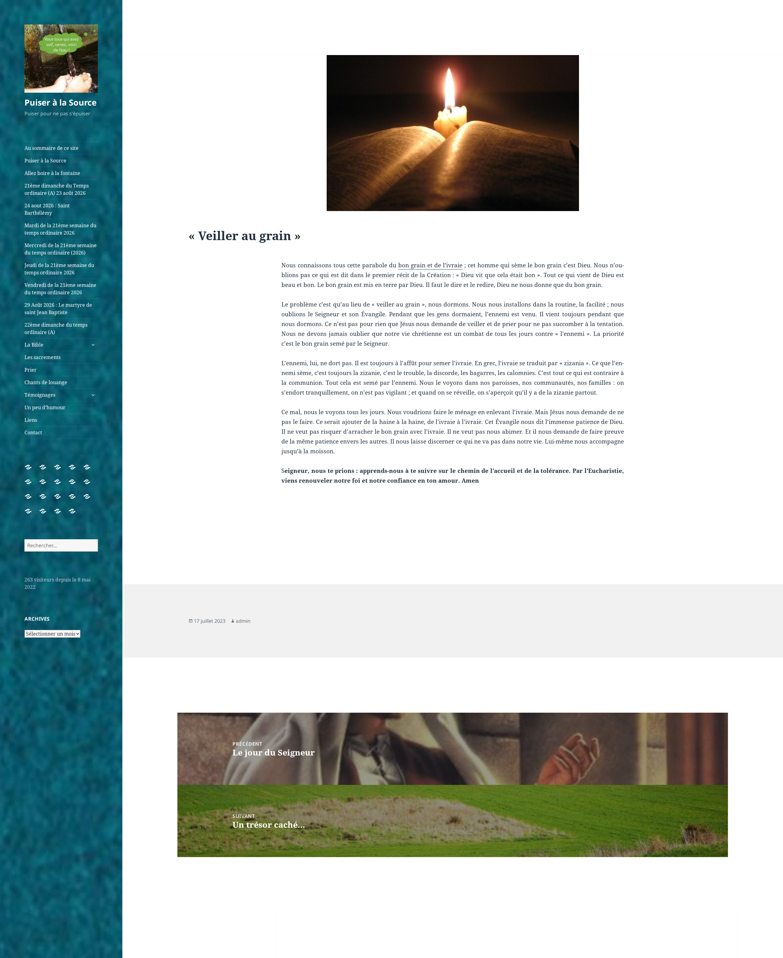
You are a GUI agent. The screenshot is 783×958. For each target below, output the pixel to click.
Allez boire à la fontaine (52, 173)
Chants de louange (45, 382)
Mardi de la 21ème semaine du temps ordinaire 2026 (60, 229)
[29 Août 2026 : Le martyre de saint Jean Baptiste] (90, 485)
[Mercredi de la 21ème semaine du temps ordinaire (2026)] (46, 485)
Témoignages (39, 395)
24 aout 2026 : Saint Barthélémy (47, 209)
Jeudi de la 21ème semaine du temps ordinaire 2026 (59, 269)
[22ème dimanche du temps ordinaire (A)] (31, 500)
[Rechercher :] (61, 545)
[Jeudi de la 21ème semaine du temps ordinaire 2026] (61, 485)
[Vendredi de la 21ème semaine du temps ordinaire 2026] (76, 485)
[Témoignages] (31, 514)
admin (243, 621)
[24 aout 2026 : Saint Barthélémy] (90, 470)
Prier (30, 369)
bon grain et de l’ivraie (430, 265)
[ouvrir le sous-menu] (93, 345)
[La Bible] (46, 500)
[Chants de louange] (90, 500)
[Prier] (76, 500)
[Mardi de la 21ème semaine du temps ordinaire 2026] (31, 485)
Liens (30, 420)
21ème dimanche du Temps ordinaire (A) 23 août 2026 (56, 189)
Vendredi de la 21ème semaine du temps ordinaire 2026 (60, 289)
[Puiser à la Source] (46, 470)
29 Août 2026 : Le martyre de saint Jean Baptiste (58, 309)
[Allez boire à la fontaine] (61, 470)
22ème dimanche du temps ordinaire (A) (55, 328)
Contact (33, 432)
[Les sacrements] (61, 500)
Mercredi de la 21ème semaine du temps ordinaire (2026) (60, 249)
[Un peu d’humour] (46, 514)
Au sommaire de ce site (51, 148)
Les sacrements (42, 357)
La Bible (33, 344)
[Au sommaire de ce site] (31, 470)
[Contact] (76, 514)
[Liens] (61, 514)
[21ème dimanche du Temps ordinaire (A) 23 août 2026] (76, 470)
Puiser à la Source (60, 102)
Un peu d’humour (44, 407)
